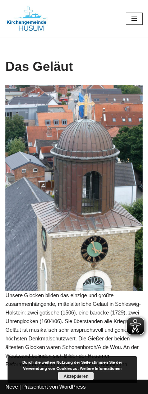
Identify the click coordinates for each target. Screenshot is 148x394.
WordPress (72, 387)
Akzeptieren (76, 376)
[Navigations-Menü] (134, 19)
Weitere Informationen (101, 368)
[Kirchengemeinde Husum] (26, 18)
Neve (11, 387)
